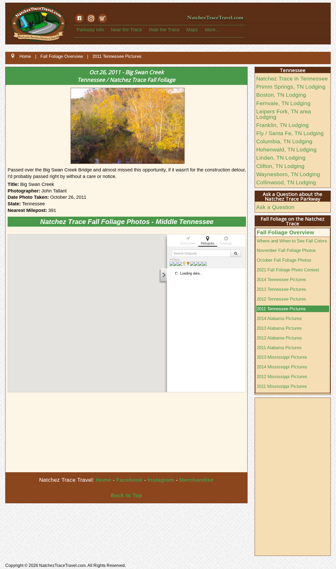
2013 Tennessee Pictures (281, 289)
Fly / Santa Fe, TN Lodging (290, 133)
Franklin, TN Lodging (282, 125)
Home (103, 480)
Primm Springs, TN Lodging (291, 87)
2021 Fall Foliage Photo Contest (288, 269)
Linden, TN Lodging (281, 158)
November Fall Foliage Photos (286, 250)
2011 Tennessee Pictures (281, 308)
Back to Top (126, 495)
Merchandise (196, 480)
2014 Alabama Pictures (279, 318)
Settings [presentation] (226, 243)
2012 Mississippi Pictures (282, 376)
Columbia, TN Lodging (284, 141)
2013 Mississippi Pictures (282, 357)
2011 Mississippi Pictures (282, 386)
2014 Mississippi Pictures (282, 366)
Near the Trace (126, 29)
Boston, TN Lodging (281, 95)
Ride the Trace (164, 29)
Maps (192, 29)
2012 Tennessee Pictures (281, 299)
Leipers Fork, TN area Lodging (283, 114)
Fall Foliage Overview (285, 232)
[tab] (188, 240)
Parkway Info (90, 29)
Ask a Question (275, 207)
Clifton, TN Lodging (280, 166)
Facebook (129, 480)
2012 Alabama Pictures (279, 338)
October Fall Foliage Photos (284, 260)
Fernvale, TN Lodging (283, 103)
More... (212, 29)
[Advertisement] (126, 433)
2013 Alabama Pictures (279, 328)
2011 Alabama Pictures (279, 347)
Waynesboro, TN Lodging (288, 174)
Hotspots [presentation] (207, 243)
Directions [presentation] (188, 243)
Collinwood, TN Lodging (286, 182)
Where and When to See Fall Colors (292, 240)
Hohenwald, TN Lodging (286, 149)
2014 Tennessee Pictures (281, 279)
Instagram (161, 480)
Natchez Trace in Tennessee (292, 78)
